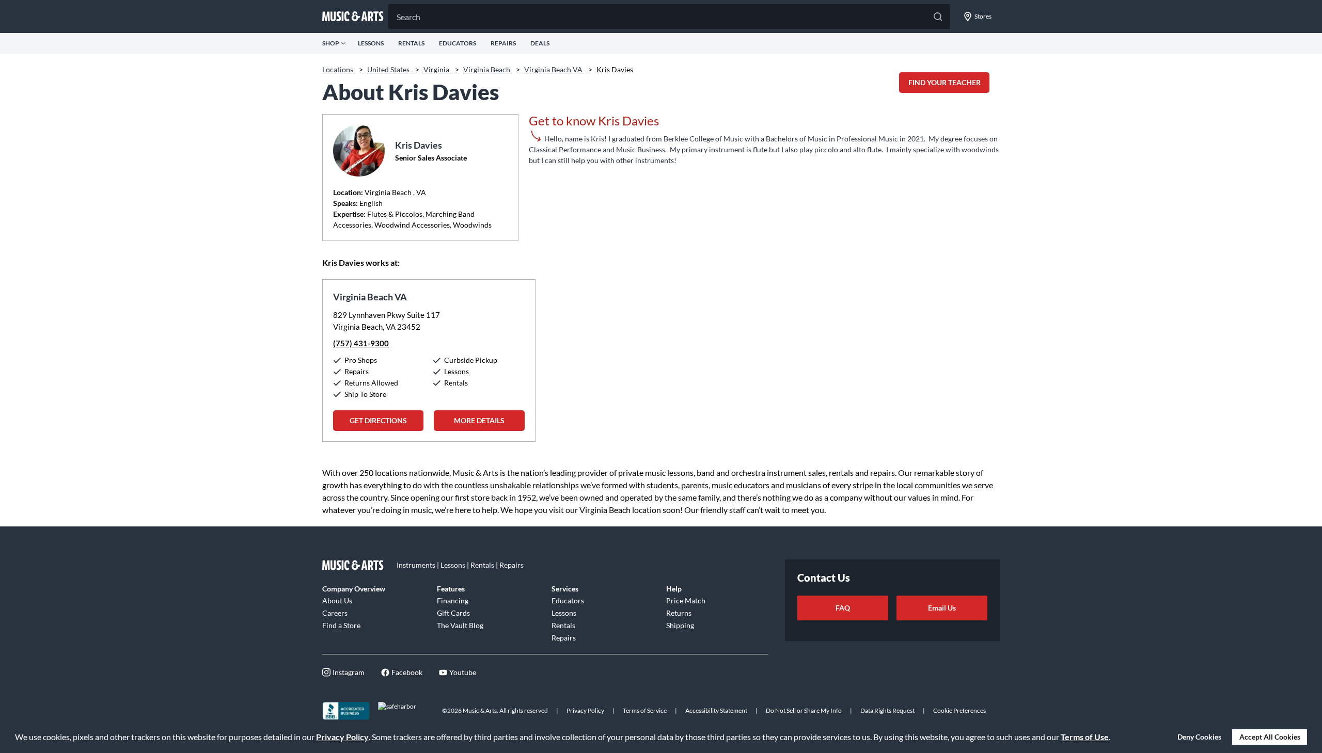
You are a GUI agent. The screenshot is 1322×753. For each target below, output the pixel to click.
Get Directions (378, 420)
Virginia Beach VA (554, 69)
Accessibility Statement (716, 710)
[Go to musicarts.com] (353, 16)
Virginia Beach (487, 69)
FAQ (843, 607)
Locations (338, 69)
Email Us (942, 607)
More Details (479, 420)
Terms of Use (1085, 737)
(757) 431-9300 (361, 343)
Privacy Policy (342, 737)
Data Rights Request (887, 710)
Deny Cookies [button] (1199, 736)
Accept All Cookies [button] (1269, 736)
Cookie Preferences (959, 710)
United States (389, 69)
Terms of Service (645, 710)
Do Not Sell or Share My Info (804, 710)
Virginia (437, 69)
